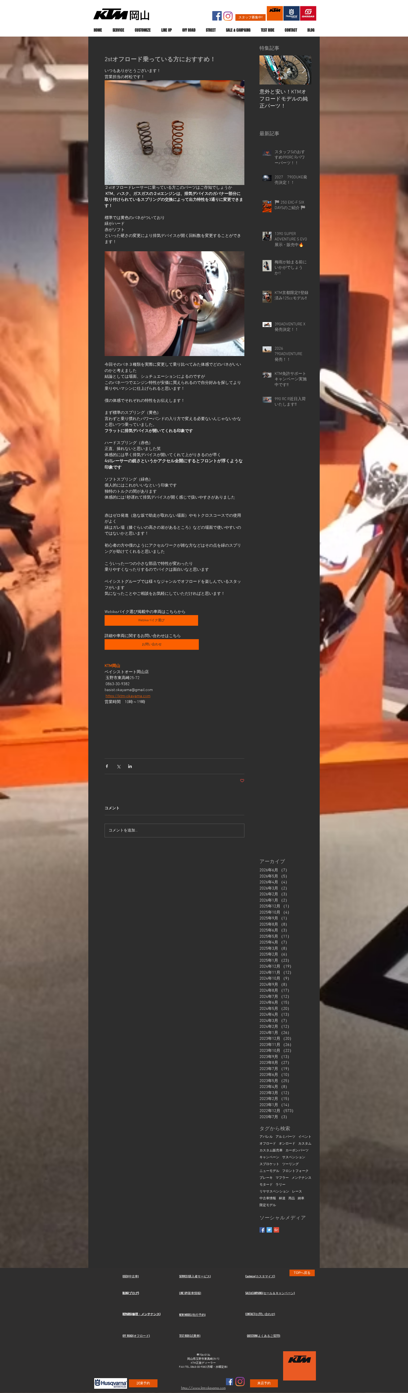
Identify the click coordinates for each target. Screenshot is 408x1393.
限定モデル (267, 1205)
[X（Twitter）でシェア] (118, 766)
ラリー (280, 1185)
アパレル (266, 1137)
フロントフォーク (295, 1171)
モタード (266, 1185)
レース (297, 1192)
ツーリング (290, 1164)
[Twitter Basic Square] (269, 1230)
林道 (282, 1198)
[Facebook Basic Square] (262, 1230)
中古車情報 (267, 1198)
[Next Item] (304, 70)
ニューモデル (269, 1171)
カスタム (304, 1144)
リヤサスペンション (274, 1192)
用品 (291, 1198)
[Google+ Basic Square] (276, 1230)
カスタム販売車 (271, 1151)
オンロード (287, 1144)
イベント (304, 1137)
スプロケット (269, 1164)
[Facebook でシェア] (107, 766)
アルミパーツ (285, 1137)
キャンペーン (269, 1157)
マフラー (282, 1178)
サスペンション (293, 1157)
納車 (301, 1198)
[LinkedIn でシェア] (130, 766)
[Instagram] (228, 16)
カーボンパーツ (297, 1151)
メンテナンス (301, 1178)
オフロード (267, 1144)
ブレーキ (266, 1178)
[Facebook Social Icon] (217, 16)
